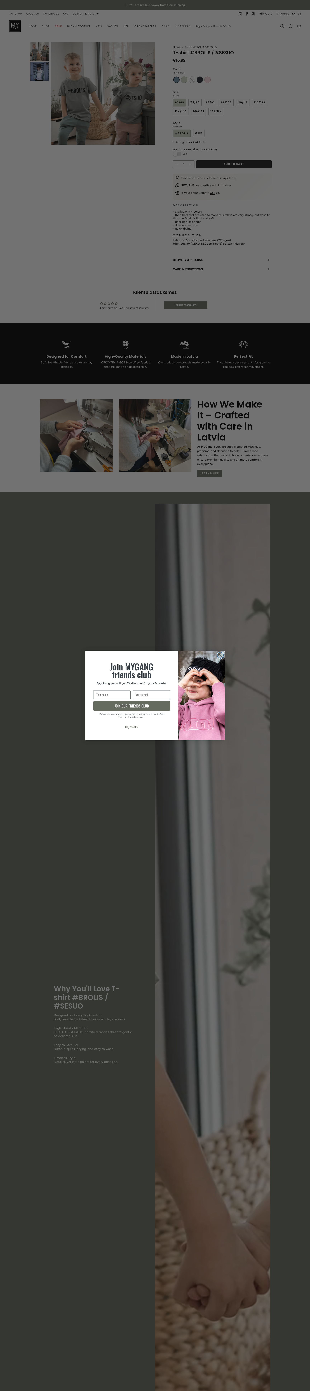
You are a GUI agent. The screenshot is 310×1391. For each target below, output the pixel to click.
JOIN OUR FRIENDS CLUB (131, 706)
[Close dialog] (220, 655)
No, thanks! (131, 727)
